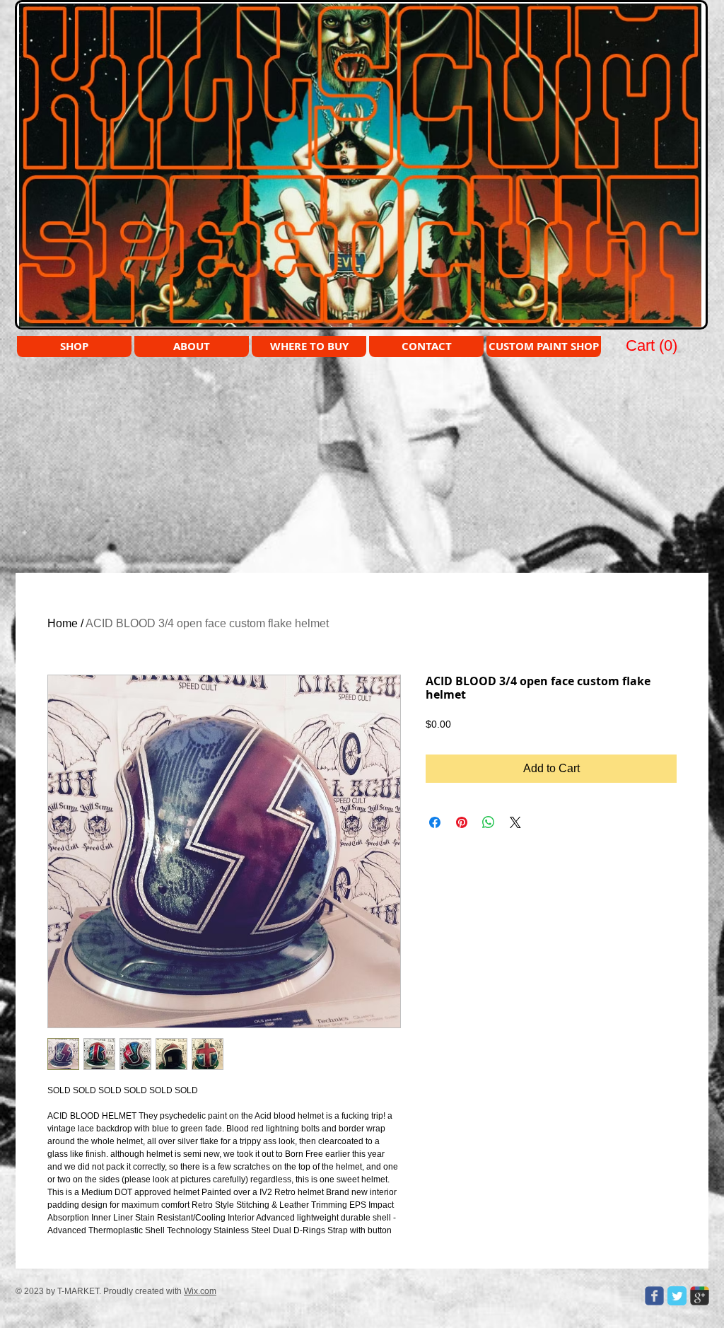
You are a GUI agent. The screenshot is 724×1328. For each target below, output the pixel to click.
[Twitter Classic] (677, 1295)
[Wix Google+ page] (699, 1295)
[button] (652, 345)
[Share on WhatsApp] (488, 822)
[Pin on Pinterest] (461, 822)
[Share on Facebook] (434, 822)
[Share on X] (515, 822)
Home (62, 623)
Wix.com (200, 1291)
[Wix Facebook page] (654, 1295)
